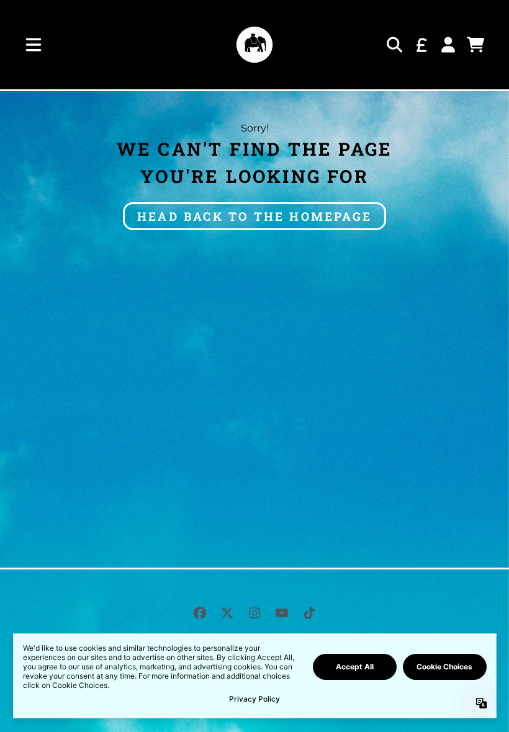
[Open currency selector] (421, 44)
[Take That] (254, 44)
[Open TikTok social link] (309, 613)
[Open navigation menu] (33, 44)
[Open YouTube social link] (281, 613)
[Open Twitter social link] (227, 613)
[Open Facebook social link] (200, 613)
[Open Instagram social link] (254, 613)
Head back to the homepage (254, 216)
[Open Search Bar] (393, 44)
